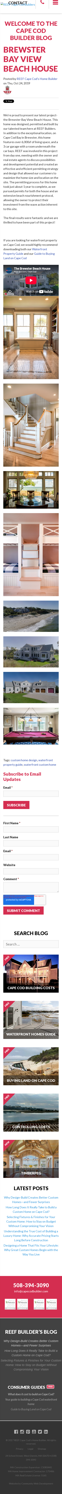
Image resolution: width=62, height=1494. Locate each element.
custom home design (24, 760)
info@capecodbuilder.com (31, 1291)
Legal (30, 1448)
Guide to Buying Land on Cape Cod (31, 1409)
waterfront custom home (40, 764)
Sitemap (42, 1448)
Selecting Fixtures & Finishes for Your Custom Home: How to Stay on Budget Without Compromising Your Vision (31, 1221)
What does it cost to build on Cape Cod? (31, 1394)
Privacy (19, 1448)
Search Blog (31, 933)
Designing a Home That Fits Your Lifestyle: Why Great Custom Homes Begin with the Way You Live (31, 1250)
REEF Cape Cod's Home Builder (37, 79)
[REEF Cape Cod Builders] (18, 2)
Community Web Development (37, 1483)
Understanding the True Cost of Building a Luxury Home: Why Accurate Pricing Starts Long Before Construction (31, 1235)
